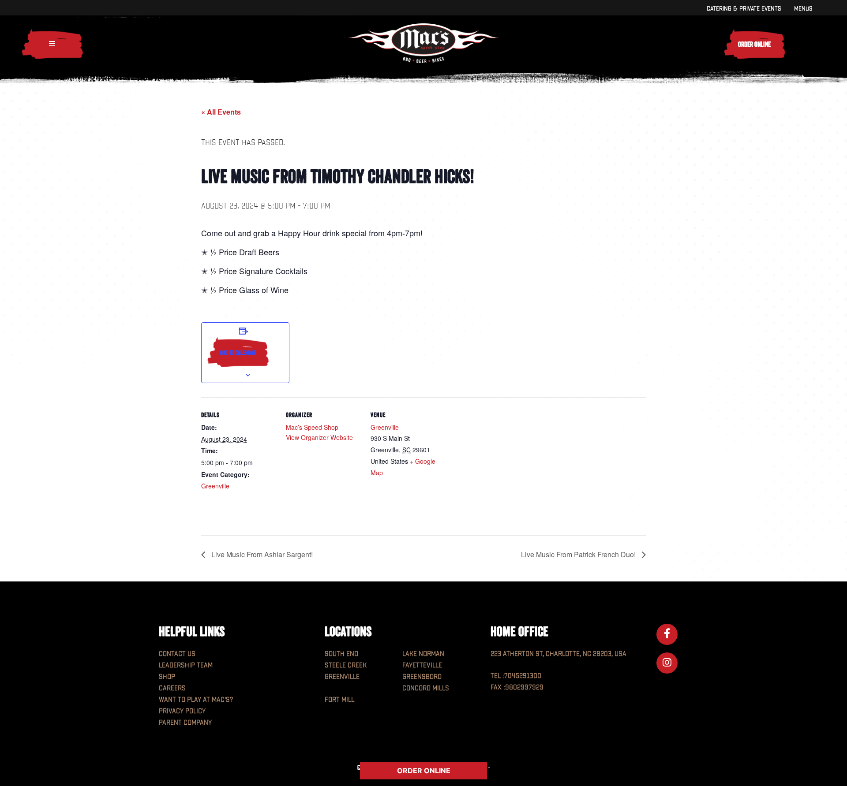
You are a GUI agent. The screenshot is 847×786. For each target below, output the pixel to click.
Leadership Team (186, 665)
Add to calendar (238, 353)
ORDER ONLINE (423, 770)
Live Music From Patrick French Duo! (579, 554)
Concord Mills (425, 688)
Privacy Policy (182, 711)
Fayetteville (422, 665)
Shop (167, 677)
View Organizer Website (319, 437)
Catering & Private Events (744, 8)
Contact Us (177, 654)
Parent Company (185, 723)
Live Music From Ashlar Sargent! (261, 554)
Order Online (754, 44)
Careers (172, 688)
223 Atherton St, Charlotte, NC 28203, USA (558, 654)
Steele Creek (346, 665)
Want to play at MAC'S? (196, 700)
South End (341, 654)
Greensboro (422, 677)
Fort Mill (339, 700)
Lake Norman (423, 654)
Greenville (215, 485)
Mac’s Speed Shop (312, 427)
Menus (803, 8)
